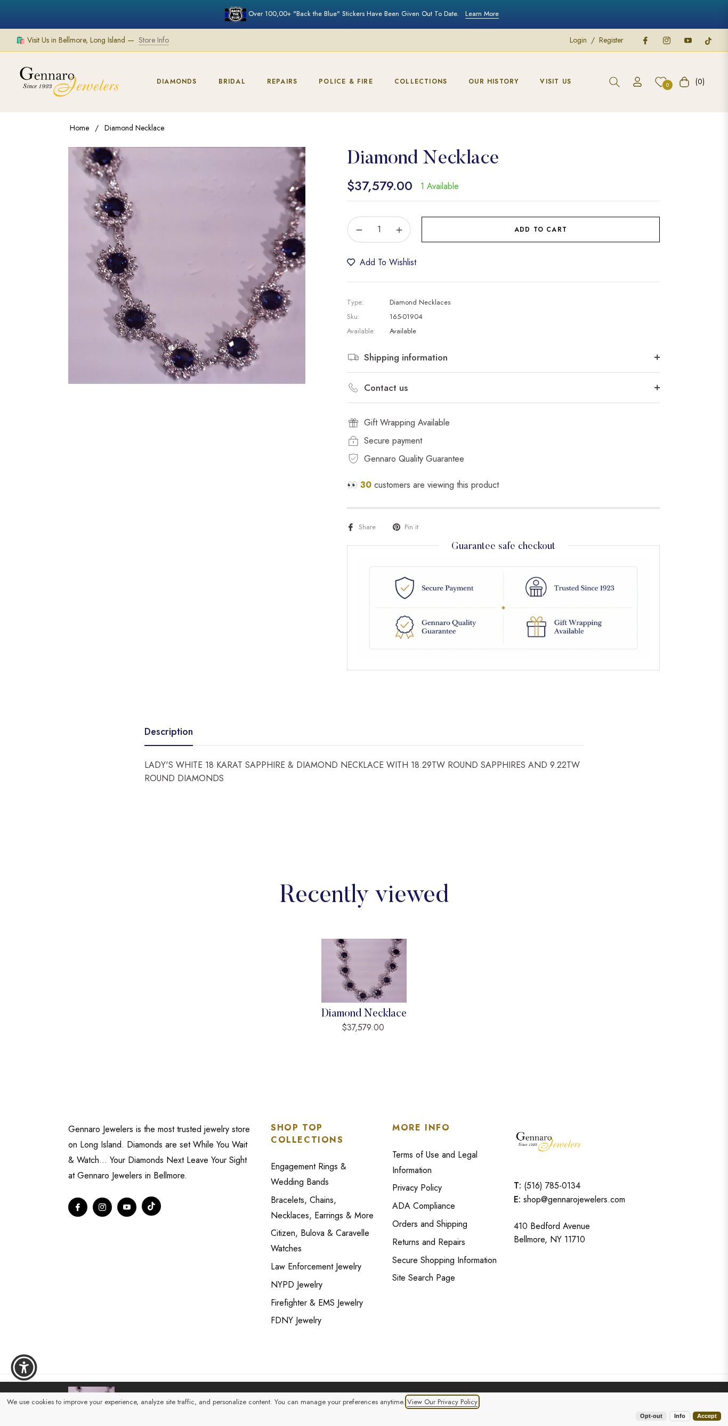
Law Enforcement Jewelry (316, 1266)
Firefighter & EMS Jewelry (317, 1303)
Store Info (154, 40)
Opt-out (651, 1416)
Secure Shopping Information (444, 1260)
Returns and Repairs (428, 1242)
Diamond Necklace (364, 1014)
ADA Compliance (423, 1206)
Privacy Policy (417, 1188)
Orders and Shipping (429, 1224)
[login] (637, 81)
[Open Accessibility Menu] (24, 1367)
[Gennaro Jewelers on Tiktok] (708, 40)
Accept (707, 1416)
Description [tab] (168, 732)
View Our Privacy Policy (442, 1402)
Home (79, 127)
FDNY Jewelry (296, 1320)
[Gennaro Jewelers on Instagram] (666, 40)
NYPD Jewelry (296, 1285)
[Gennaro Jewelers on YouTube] (687, 40)
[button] (614, 82)
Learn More (482, 14)
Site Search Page (423, 1278)
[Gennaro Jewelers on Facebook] (645, 40)
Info (679, 1416)
